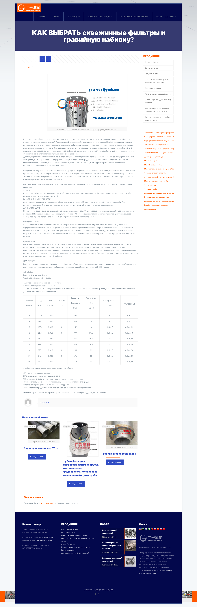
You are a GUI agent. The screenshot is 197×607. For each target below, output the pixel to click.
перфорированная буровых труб (75, 553)
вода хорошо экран (69, 529)
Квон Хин (44, 402)
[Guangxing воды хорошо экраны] (29, 7)
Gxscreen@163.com (44, 540)
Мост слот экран (68, 532)
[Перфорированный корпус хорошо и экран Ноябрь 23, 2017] (7, 596)
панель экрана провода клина (74, 535)
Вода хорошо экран (153, 88)
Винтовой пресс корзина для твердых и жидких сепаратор (157, 109)
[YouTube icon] (101, 594)
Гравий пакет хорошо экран (119, 453)
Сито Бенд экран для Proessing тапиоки (158, 101)
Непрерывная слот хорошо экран (75, 547)
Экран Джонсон (68, 544)
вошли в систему (45, 503)
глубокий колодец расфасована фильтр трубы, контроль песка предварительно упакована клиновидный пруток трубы (80, 468)
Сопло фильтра (151, 68)
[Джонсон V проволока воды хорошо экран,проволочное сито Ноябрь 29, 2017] (189, 596)
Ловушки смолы (152, 74)
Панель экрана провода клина (157, 94)
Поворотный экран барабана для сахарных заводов (157, 80)
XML (154, 573)
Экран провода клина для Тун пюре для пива (157, 118)
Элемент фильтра (152, 62)
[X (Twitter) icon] (99, 594)
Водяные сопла (67, 550)
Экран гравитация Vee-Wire (41, 448)
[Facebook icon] (96, 594)
